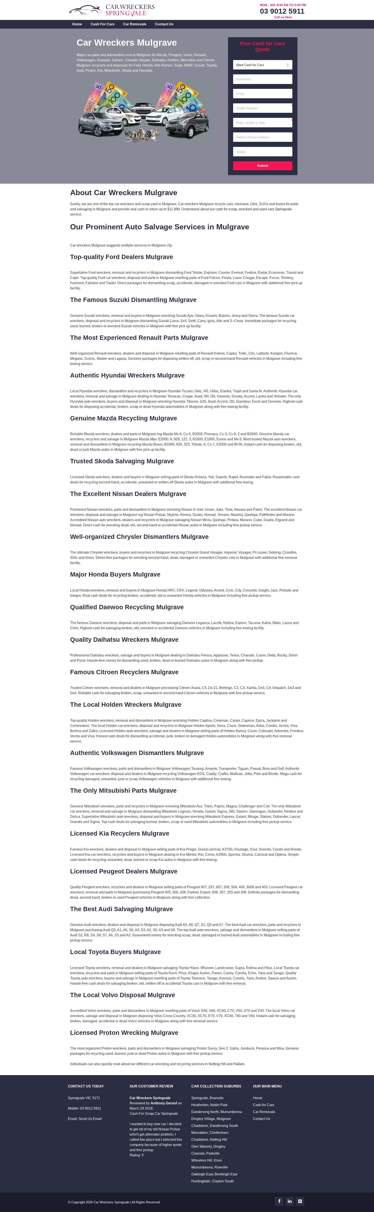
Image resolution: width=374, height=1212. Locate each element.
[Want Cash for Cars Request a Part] (262, 65)
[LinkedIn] (289, 1201)
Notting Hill (217, 1064)
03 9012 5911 (282, 11)
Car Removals (134, 24)
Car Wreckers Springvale (111, 1202)
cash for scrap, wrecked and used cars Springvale (254, 209)
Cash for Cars (102, 24)
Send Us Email (90, 1119)
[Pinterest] (300, 1201)
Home (77, 24)
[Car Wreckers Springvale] (112, 9)
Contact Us (164, 24)
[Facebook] (279, 1201)
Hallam (238, 1064)
